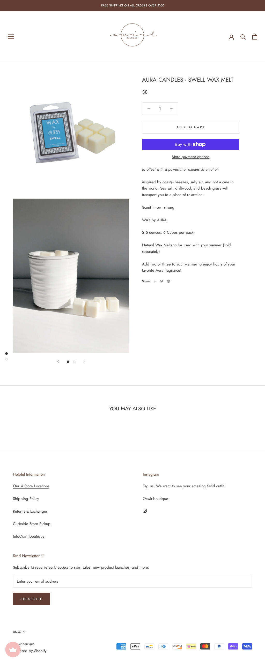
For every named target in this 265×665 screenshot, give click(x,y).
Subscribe (31, 599)
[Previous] (58, 361)
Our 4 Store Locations (31, 486)
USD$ (17, 631)
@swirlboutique (155, 499)
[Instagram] (145, 510)
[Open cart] (254, 37)
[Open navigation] (11, 36)
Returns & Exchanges (30, 511)
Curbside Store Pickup (31, 524)
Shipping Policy (26, 499)
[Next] (84, 361)
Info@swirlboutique (29, 536)
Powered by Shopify (30, 651)
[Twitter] (161, 281)
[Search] (243, 36)
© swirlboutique (23, 643)
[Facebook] (155, 281)
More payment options (190, 157)
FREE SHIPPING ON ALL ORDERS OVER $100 (132, 5)
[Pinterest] (168, 281)
